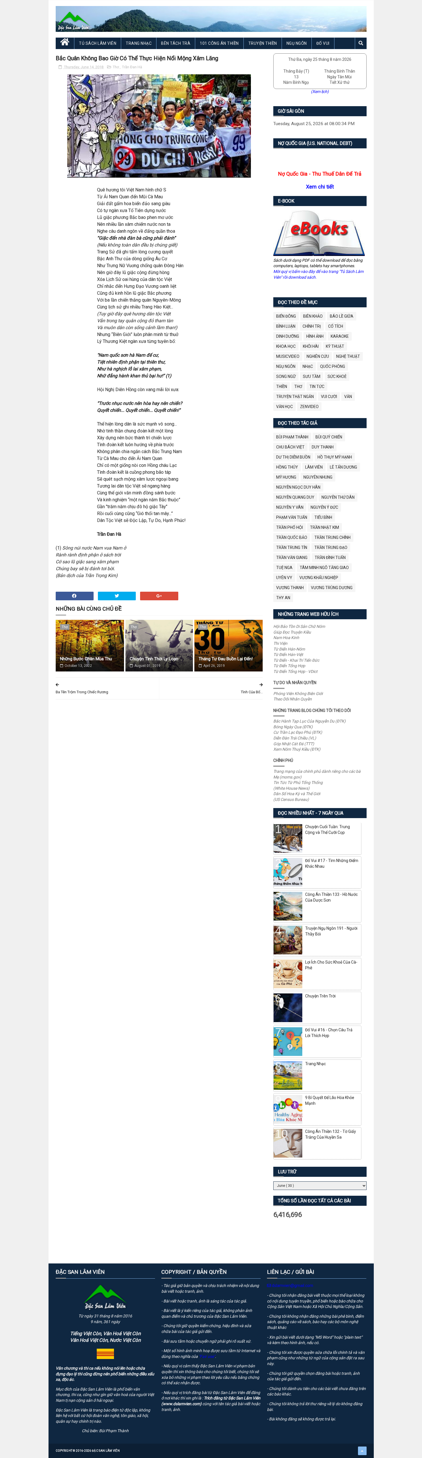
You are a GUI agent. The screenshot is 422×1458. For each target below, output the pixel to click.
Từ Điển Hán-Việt (288, 654)
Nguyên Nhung (317, 477)
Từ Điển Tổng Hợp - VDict (295, 671)
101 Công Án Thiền (219, 43)
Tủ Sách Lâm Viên (97, 43)
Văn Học (284, 406)
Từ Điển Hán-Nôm (289, 649)
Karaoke (340, 336)
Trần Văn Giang (291, 557)
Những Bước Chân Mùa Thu (86, 658)
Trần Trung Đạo (330, 547)
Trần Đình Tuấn (330, 557)
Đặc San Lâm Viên (106, 1450)
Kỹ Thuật (335, 346)
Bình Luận (285, 326)
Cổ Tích (335, 326)
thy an (283, 597)
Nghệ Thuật (348, 356)
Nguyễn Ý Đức (324, 507)
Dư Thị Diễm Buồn (293, 457)
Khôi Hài (311, 346)
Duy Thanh (323, 447)
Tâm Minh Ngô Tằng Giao (324, 567)
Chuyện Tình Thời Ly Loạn (154, 658)
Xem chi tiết (320, 187)
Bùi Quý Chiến (328, 437)
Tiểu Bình (323, 517)
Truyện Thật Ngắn (295, 396)
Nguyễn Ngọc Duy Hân (298, 487)
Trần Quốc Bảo (291, 537)
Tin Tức (316, 386)
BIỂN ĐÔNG (286, 316)
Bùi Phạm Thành (292, 437)
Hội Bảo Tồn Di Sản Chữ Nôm (299, 626)
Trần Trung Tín (291, 547)
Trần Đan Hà (132, 67)
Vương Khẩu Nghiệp (318, 577)
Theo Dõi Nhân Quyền (292, 699)
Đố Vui (323, 43)
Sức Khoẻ (337, 376)
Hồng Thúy (287, 467)
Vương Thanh (290, 587)
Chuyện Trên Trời (320, 996)
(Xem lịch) (320, 91)
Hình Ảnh (315, 336)
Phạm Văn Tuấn (291, 517)
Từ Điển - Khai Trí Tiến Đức (296, 660)
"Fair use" (207, 1356)
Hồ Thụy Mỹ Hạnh (335, 457)
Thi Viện (280, 643)
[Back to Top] (362, 1451)
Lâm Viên (314, 467)
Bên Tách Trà (175, 43)
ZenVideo (309, 406)
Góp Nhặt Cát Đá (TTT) (293, 743)
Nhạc (308, 366)
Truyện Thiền (262, 43)
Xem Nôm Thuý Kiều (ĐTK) (296, 749)
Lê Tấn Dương (343, 467)
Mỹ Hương (286, 477)
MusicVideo (287, 356)
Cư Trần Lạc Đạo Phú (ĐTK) (297, 732)
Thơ (116, 67)
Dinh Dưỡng (287, 336)
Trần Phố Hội (289, 527)
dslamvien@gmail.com (292, 1285)
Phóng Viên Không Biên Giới (298, 693)
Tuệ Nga (284, 567)
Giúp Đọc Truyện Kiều (292, 632)
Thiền (281, 386)
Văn (348, 396)
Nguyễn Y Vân (289, 507)
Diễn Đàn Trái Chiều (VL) (294, 738)
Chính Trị (312, 326)
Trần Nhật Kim (324, 527)
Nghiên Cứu (318, 356)
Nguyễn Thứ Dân (338, 497)
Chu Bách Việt (290, 447)
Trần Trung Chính (332, 537)
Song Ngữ (286, 376)
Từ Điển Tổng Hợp (289, 665)
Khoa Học (286, 346)
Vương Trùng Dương (332, 587)
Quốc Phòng (332, 366)
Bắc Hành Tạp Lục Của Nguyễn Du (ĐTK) (309, 721)
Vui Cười (329, 396)
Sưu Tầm (311, 376)
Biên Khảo (313, 316)
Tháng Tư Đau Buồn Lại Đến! (226, 658)
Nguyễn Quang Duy (295, 497)
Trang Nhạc (139, 43)
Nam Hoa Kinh (286, 637)
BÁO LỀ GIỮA (341, 316)
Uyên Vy (284, 577)
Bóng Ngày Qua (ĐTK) (293, 727)
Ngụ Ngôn (297, 43)
